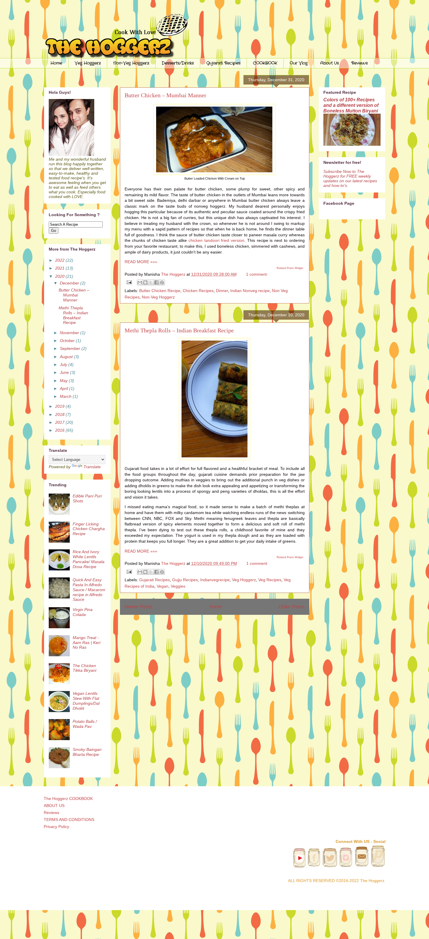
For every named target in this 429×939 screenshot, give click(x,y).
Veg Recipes (269, 579)
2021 (60, 268)
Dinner (222, 290)
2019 (60, 406)
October (68, 340)
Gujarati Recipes (223, 63)
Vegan (162, 586)
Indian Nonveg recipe (250, 290)
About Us (329, 63)
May (64, 380)
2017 (60, 422)
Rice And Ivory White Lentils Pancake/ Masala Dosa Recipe (88, 559)
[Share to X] (151, 282)
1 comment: (257, 274)
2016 (60, 430)
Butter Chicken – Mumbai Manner (165, 95)
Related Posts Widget (290, 268)
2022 (60, 260)
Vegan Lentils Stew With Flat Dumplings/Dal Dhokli (86, 700)
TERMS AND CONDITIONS (69, 819)
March (66, 396)
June (65, 372)
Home (56, 63)
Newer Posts (139, 607)
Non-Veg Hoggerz (131, 63)
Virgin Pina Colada (83, 612)
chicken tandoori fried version (216, 240)
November (70, 332)
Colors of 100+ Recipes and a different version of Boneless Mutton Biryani (351, 105)
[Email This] (140, 282)
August (67, 356)
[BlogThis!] (145, 282)
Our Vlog (299, 63)
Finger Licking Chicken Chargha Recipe (89, 529)
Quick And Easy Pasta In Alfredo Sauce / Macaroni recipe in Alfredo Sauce (89, 589)
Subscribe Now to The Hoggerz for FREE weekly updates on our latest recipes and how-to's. (350, 178)
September (70, 348)
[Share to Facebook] (156, 282)
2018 (60, 414)
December (70, 283)
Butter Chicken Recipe (159, 290)
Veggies (178, 586)
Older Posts (292, 607)
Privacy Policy (56, 826)
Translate (92, 466)
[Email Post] (129, 282)
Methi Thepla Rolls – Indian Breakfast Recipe (179, 330)
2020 (60, 276)
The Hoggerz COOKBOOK (68, 798)
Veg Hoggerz (88, 63)
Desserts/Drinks (178, 63)
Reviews (359, 63)
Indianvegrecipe (215, 579)
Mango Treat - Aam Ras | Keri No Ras (86, 642)
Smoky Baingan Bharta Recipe (87, 752)
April (64, 388)
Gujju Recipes (185, 579)
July (64, 364)
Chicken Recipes (198, 290)
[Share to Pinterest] (162, 282)
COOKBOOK (265, 63)
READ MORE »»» (141, 261)
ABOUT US (54, 805)
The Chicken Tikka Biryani (84, 668)
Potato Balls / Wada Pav (85, 724)
